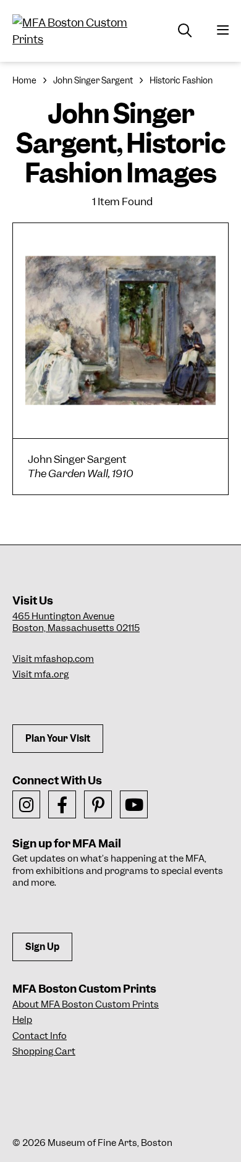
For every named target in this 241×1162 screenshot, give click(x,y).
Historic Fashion (181, 80)
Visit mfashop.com (53, 659)
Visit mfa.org (40, 674)
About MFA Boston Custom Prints (85, 1004)
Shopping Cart (43, 1051)
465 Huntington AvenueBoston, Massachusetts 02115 (76, 622)
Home (24, 80)
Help (22, 1020)
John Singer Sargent (93, 80)
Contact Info (39, 1036)
